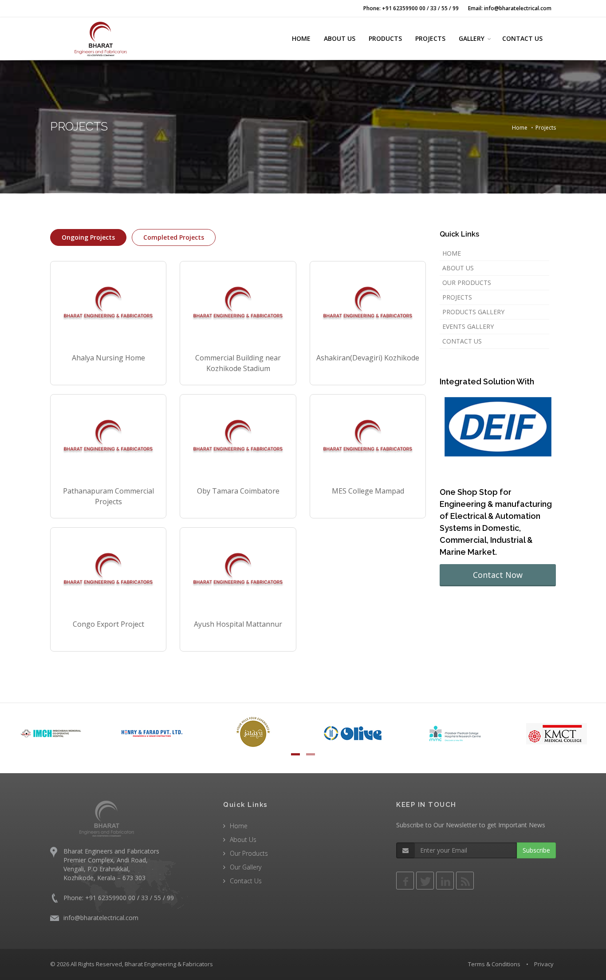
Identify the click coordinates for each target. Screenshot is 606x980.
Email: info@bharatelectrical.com (509, 8)
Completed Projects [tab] (173, 237)
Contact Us (462, 341)
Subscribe (536, 850)
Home (519, 127)
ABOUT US (339, 38)
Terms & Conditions (494, 964)
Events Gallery (468, 326)
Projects (457, 297)
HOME (301, 38)
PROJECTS (430, 38)
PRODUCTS (385, 38)
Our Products (466, 282)
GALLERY (471, 38)
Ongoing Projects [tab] (88, 237)
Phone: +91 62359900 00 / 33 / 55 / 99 (411, 8)
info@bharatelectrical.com (100, 917)
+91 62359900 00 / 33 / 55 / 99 (129, 897)
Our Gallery (245, 867)
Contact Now (498, 574)
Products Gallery (473, 312)
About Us (458, 268)
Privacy (544, 964)
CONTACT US (522, 38)
